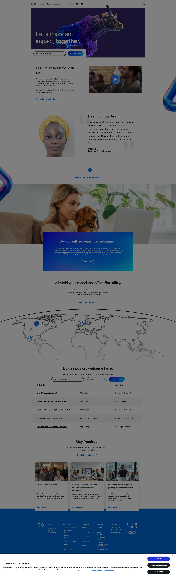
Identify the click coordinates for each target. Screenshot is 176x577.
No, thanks (158, 572)
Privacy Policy (97, 570)
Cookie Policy (109, 570)
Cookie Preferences (158, 565)
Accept (159, 558)
